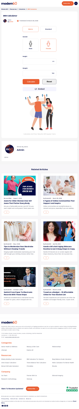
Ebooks (54, 366)
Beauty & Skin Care (33, 346)
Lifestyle (4, 350)
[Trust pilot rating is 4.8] (72, 388)
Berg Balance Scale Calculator (61, 359)
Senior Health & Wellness (9, 346)
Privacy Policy (5, 398)
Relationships (56, 346)
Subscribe (66, 3)
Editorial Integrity (57, 375)
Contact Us (22, 398)
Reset (49, 82)
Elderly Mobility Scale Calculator (11, 359)
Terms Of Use (14, 398)
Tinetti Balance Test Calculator (36, 363)
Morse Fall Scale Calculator (10, 366)
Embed (41, 89)
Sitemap (29, 379)
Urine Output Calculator (8, 363)
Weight (25, 68)
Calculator (22, 9)
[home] (9, 3)
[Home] (9, 322)
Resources (13, 9)
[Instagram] (5, 406)
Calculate (31, 82)
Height (25, 56)
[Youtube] (3, 406)
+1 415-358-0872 (12, 335)
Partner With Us (32, 375)
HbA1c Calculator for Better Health (63, 363)
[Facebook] (7, 406)
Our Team (4, 375)
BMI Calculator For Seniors (35, 359)
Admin (11, 21)
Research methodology (8, 379)
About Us (28, 398)
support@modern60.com (12, 337)
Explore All (30, 350)
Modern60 (4, 9)
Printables (30, 366)
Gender (25, 37)
